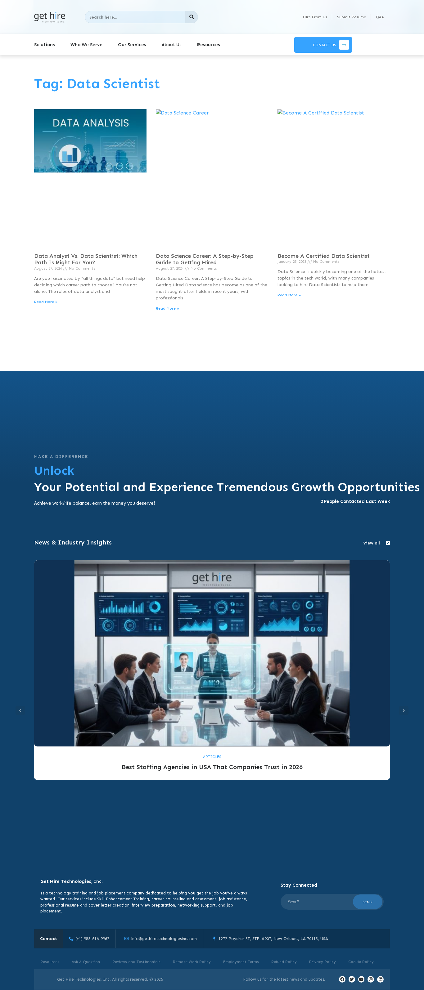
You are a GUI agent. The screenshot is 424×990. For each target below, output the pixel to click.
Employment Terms (241, 962)
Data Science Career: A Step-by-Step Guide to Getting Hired (205, 259)
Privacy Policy (322, 962)
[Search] (191, 17)
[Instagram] (371, 979)
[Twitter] (352, 979)
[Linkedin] (380, 979)
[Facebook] (342, 979)
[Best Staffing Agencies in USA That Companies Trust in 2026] (212, 653)
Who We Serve (86, 44)
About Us (172, 44)
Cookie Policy (361, 962)
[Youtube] (361, 979)
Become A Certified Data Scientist (323, 256)
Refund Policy (284, 962)
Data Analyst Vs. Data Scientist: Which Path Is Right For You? (86, 259)
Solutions (44, 44)
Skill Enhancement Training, (123, 899)
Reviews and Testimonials (136, 962)
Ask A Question (86, 962)
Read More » (45, 302)
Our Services (132, 44)
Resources (208, 44)
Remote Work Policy (192, 962)
